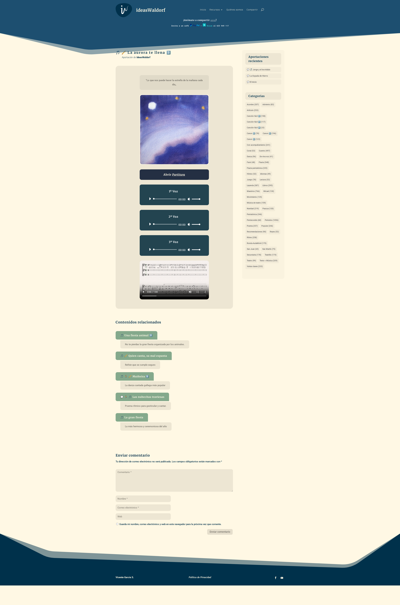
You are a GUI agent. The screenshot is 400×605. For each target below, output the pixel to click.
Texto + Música (268, 261)
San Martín (268, 249)
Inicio (203, 10)
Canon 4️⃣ (253, 139)
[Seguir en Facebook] (275, 577)
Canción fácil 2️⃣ (256, 116)
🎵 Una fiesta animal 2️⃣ (136, 335)
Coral (251, 151)
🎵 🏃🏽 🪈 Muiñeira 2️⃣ (134, 376)
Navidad (253, 209)
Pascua (268, 209)
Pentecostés (254, 220)
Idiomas (265, 174)
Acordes (253, 104)
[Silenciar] (189, 199)
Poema (252, 226)
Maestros (253, 191)
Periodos (271, 220)
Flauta (264, 162)
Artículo (252, 110)
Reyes (274, 232)
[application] (174, 198)
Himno (251, 174)
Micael (268, 191)
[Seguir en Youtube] (281, 577)
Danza (251, 156)
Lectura (265, 180)
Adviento (268, 104)
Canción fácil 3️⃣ (256, 122)
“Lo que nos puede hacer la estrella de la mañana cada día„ (174, 82)
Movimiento (254, 197)
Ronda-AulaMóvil (256, 243)
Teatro (251, 261)
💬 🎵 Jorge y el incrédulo (258, 69)
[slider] (195, 199)
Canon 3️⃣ (269, 133)
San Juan (253, 249)
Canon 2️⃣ (253, 133)
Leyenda (253, 185)
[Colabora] (195, 26)
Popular (267, 226)
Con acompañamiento (258, 145)
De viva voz (266, 156)
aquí (213, 20)
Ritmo (252, 237)
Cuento (264, 151)
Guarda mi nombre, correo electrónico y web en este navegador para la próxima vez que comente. (170, 524)
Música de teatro (256, 203)
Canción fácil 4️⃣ (255, 128)
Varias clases (255, 266)
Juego (251, 180)
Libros (267, 185)
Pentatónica (254, 214)
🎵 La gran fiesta (131, 417)
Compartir (252, 10)
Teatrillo (270, 255)
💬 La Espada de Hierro (257, 76)
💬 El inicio (252, 82)
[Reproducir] (150, 198)
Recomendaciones (256, 232)
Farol (251, 162)
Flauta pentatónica (257, 168)
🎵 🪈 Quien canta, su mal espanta (143, 355)
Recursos (215, 10)
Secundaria (254, 255)
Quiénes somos (234, 10)
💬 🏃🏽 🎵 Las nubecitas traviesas (142, 396)
